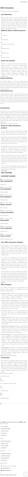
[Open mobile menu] (1, 2)
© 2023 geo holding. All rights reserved (8, 474)
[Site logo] (24, 1)
